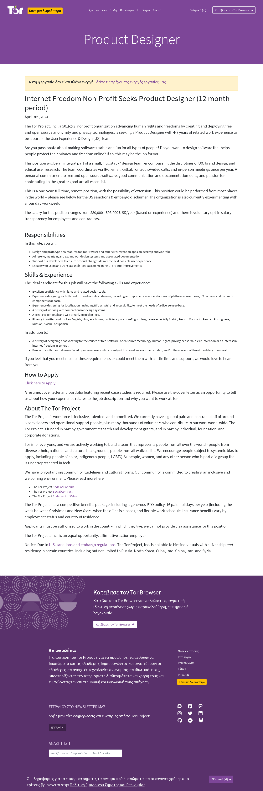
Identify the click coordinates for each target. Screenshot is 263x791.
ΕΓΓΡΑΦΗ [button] (57, 727)
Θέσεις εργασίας (188, 651)
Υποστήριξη (109, 10)
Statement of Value (65, 496)
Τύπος (182, 668)
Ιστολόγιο (143, 10)
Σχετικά (94, 10)
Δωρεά (157, 10)
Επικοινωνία (186, 663)
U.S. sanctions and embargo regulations (82, 544)
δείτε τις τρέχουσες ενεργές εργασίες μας (131, 81)
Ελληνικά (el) (198, 10)
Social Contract (62, 491)
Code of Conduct (63, 487)
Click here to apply (40, 383)
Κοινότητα (127, 10)
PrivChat (183, 674)
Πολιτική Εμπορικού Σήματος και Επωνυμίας (107, 784)
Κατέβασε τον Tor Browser (232, 10)
